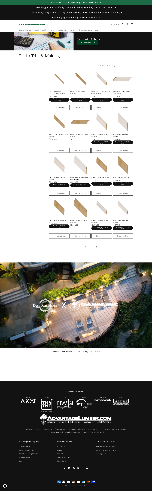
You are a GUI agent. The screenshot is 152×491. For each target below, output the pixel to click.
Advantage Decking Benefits (28, 454)
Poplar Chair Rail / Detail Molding (78, 92)
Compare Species (25, 446)
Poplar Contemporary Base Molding (78, 221)
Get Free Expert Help (87, 43)
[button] (26, 30)
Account (60, 454)
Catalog (21, 461)
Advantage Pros (101, 454)
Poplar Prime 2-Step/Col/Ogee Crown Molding (100, 92)
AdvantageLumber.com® (35, 429)
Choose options (59, 107)
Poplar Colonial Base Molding (100, 177)
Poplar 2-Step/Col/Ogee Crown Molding (58, 135)
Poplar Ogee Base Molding (121, 177)
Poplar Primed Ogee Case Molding (120, 221)
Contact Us (61, 446)
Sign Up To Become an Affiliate (106, 450)
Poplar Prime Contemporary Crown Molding (121, 92)
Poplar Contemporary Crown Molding (79, 135)
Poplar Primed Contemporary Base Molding (79, 178)
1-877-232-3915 (115, 24)
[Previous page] (80, 247)
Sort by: (102, 66)
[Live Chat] (4, 486)
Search (59, 450)
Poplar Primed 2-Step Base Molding (57, 178)
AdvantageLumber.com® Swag (105, 446)
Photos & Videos (24, 457)
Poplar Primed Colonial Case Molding (100, 221)
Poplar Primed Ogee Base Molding (120, 135)
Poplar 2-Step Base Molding (58, 220)
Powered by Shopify (83, 485)
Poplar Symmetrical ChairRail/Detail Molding (57, 92)
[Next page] (102, 247)
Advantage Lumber (73, 485)
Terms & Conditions (63, 457)
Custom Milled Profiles (26, 450)
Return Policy (61, 461)
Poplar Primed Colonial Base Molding (100, 135)
